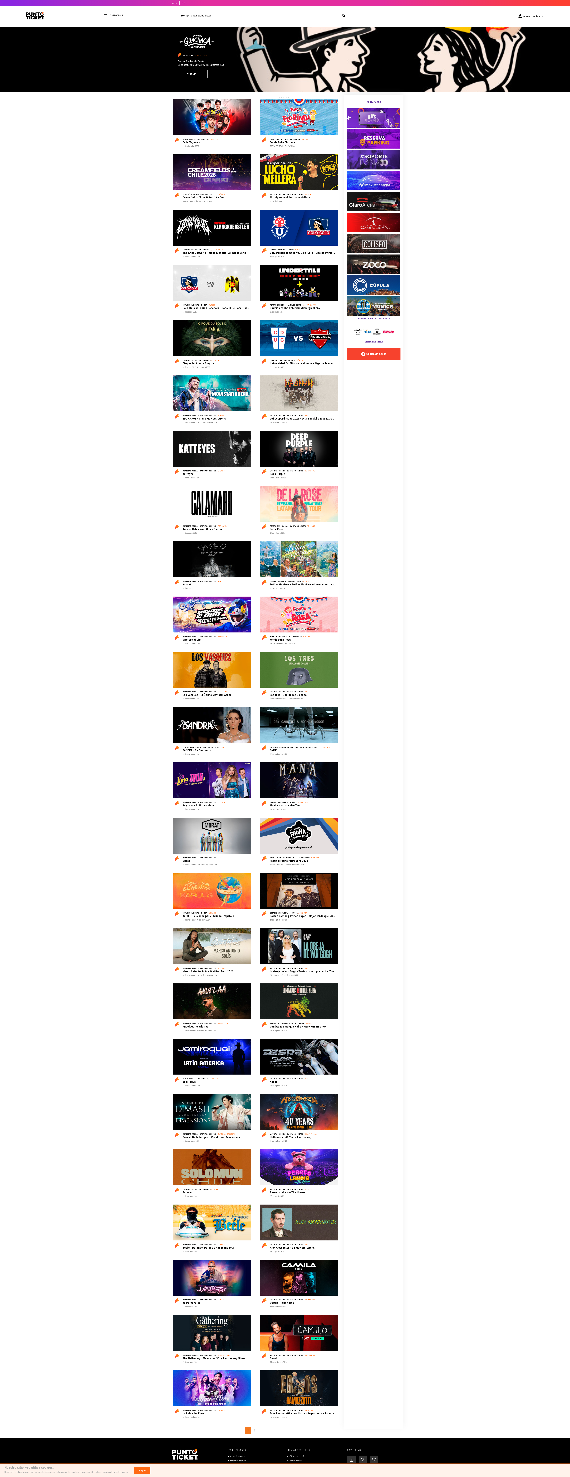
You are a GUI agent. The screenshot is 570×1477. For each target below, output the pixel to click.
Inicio (174, 3)
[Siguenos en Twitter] (374, 1452)
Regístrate (538, 16)
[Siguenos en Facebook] (351, 1452)
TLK (183, 3)
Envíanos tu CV (295, 1458)
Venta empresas (295, 1454)
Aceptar (142, 1470)
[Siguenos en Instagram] (363, 1452)
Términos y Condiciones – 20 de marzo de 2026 (248, 1462)
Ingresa (526, 16)
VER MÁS (192, 74)
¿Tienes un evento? (296, 1449)
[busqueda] (343, 15)
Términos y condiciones (239, 1458)
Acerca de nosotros (237, 1449)
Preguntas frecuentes (238, 1454)
